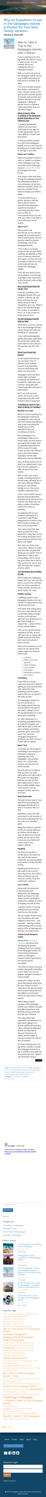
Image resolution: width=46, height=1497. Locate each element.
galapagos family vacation (23, 1070)
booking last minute (11, 1394)
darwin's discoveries (11, 1411)
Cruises (14, 1439)
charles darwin (28, 1350)
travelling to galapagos (18, 1397)
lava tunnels (8, 1314)
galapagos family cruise (13, 1324)
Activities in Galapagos (12, 1235)
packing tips (8, 1350)
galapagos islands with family (15, 1316)
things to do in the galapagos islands (18, 1343)
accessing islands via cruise (26, 1314)
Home (7, 1439)
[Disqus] (23, 1112)
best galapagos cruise (12, 1381)
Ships (22, 1439)
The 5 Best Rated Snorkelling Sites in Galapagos (29, 1245)
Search (9, 1210)
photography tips (10, 1368)
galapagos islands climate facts (16, 1389)
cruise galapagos (10, 1370)
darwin (35, 1361)
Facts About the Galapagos (14, 1232)
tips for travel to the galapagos (21, 1416)
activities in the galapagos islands (20, 1386)
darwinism (36, 1379)
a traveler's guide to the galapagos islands (23, 1402)
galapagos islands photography (18, 1337)
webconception (23, 1494)
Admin (29, 1492)
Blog (35, 1439)
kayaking (17, 1350)
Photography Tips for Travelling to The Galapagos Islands (29, 1257)
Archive (6, 1216)
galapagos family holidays (20, 1074)
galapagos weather (11, 1363)
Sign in (7, 1475)
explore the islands (32, 168)
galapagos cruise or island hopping (17, 1408)
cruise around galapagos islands (16, 1419)
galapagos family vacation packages (21, 1068)
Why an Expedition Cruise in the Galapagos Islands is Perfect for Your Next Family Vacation (23, 25)
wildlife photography (13, 1340)
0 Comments (22, 1252)
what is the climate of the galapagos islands (22, 1384)
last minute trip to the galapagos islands (20, 1413)
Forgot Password (9, 1481)
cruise (22, 1411)
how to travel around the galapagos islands (21, 1330)
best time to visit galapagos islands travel (19, 1375)
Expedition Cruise (10, 1228)
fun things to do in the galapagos (17, 1361)
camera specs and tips (12, 1379)
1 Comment (10, 1079)
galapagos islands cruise (13, 1321)
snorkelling (8, 1347)
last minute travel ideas (25, 1348)
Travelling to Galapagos (21, 1076)
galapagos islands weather (14, 1319)
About (28, 1439)
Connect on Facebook (14, 1446)
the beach (27, 1379)
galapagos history (10, 1406)
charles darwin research (15, 1358)
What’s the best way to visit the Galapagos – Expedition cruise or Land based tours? (29, 1285)
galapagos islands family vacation (17, 1365)
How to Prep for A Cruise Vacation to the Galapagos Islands (28, 1297)
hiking (37, 1368)
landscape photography (14, 1334)
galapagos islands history (30, 1394)
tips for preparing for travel (15, 1392)
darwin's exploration (26, 1368)
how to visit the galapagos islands (17, 1326)
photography (36, 1389)
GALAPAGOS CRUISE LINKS (21, 2)
